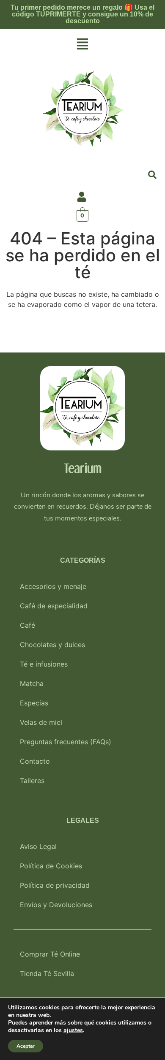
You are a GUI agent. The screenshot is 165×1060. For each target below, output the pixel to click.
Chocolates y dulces (52, 644)
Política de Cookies (51, 866)
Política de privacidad (55, 885)
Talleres (32, 780)
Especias (34, 703)
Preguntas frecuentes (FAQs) (65, 741)
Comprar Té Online (50, 954)
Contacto (35, 761)
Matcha (32, 683)
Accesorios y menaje (53, 586)
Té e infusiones (44, 664)
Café (27, 625)
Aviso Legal (38, 846)
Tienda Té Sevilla (47, 973)
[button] (82, 44)
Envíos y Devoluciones (56, 904)
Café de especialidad (54, 606)
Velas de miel (41, 722)
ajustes (73, 1030)
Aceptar (25, 1046)
